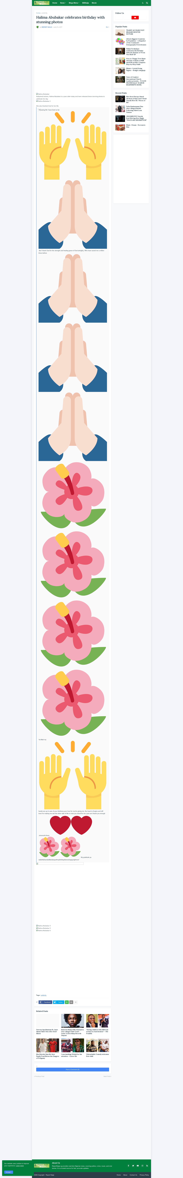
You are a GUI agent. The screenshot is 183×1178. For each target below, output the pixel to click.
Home (38, 13)
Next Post (107, 1076)
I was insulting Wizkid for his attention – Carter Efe (71, 1055)
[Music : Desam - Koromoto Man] (120, 127)
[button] (142, 3)
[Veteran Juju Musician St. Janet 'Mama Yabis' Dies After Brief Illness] (47, 1021)
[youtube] (135, 17)
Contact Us (133, 1175)
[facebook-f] (128, 1166)
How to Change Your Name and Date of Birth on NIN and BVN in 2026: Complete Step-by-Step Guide (136, 61)
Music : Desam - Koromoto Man (135, 126)
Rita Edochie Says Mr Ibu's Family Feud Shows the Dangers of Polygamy (47, 1056)
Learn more (20, 1166)
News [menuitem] (62, 3)
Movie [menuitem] (94, 3)
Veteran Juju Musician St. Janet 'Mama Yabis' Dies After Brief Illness (47, 1031)
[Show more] (76, 1002)
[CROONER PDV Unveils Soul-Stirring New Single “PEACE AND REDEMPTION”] (120, 118)
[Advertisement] (72, 62)
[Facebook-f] (119, 17)
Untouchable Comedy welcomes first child (97, 1055)
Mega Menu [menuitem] (73, 3)
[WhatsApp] (67, 1002)
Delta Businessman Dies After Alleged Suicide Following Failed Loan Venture (134, 109)
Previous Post (39, 1076)
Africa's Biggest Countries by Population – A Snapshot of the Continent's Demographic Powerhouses (136, 42)
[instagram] (142, 1166)
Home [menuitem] (54, 3)
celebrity (44, 13)
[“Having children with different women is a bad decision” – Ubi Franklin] (97, 1021)
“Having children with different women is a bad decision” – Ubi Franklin (97, 1031)
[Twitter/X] (127, 17)
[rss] (147, 1166)
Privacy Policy (144, 1175)
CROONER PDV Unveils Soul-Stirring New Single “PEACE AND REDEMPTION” (136, 118)
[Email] (71, 1002)
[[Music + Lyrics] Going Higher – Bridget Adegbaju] (120, 70)
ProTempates (59, 1175)
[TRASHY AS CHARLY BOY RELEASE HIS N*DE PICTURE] (120, 32)
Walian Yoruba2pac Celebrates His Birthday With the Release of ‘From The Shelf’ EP (135, 52)
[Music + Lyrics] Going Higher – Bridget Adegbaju (135, 69)
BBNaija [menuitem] (85, 3)
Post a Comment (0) (72, 1069)
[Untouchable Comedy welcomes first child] (97, 1045)
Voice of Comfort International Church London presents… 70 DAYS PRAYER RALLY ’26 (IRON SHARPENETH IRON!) (136, 81)
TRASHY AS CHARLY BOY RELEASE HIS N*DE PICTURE (135, 32)
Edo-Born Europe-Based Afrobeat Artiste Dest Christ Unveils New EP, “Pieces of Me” (136, 99)
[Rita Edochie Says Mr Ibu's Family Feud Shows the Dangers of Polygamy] (47, 1045)
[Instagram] (143, 17)
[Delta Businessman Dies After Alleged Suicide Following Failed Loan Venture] (120, 109)
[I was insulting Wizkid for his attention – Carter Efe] (72, 1045)
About (125, 1175)
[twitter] (133, 1166)
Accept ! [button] (8, 1172)
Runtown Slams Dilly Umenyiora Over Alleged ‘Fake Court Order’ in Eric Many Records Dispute (72, 1032)
